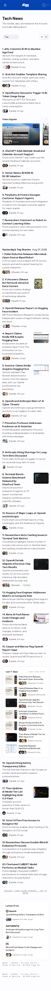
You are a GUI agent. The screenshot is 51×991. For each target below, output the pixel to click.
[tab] (42, 37)
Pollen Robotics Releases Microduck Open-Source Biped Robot (32, 678)
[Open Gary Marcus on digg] (4, 661)
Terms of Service (11, 965)
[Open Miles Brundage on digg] (4, 326)
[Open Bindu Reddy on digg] (6, 639)
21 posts (31, 752)
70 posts (15, 326)
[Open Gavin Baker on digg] (8, 585)
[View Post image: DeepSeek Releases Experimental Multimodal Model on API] (11, 749)
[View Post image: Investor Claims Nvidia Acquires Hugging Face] (41, 369)
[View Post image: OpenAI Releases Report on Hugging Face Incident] (11, 691)
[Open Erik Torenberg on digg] (6, 67)
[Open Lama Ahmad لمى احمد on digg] (6, 781)
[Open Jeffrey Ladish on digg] (6, 415)
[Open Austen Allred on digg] (22, 740)
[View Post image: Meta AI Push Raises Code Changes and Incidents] (41, 618)
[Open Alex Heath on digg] (6, 527)
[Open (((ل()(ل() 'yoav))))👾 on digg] (4, 234)
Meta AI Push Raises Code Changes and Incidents (24, 948)
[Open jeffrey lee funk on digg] (7, 955)
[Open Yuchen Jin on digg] (8, 272)
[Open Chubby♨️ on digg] (4, 527)
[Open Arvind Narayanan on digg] (4, 441)
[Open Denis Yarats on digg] (6, 213)
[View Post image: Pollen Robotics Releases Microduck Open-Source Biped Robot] (11, 680)
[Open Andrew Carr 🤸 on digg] (6, 234)
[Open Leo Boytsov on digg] (4, 358)
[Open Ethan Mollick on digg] (25, 729)
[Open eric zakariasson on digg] (6, 85)
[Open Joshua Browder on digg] (6, 187)
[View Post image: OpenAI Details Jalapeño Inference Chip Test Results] (41, 564)
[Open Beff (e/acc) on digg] (4, 301)
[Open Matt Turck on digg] (6, 358)
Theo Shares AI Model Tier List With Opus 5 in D (32, 735)
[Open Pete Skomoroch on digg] (8, 301)
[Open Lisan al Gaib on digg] (6, 111)
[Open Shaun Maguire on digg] (6, 301)
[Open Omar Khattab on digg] (4, 882)
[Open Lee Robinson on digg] (8, 85)
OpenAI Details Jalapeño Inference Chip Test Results (31, 701)
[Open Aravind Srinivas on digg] (4, 213)
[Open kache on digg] (20, 752)
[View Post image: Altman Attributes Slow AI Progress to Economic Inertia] (11, 726)
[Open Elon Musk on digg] (5, 142)
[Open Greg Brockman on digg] (4, 111)
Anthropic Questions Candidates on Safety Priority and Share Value (32, 712)
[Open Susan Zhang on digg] (4, 585)
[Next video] (47, 119)
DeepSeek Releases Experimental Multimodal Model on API (29, 747)
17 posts (31, 729)
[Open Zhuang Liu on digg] (6, 441)
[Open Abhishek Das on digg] (6, 835)
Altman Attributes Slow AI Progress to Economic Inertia (31, 724)
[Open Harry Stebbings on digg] (4, 393)
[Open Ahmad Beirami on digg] (4, 553)
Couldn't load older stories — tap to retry (25, 892)
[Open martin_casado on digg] (4, 67)
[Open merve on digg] (4, 607)
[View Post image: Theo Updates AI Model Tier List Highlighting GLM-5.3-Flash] (41, 792)
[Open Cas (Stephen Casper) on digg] (6, 661)
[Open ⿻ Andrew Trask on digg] (6, 857)
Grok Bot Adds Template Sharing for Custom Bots (16, 136)
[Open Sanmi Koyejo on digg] (4, 505)
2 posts (12, 111)
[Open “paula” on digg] (8, 415)
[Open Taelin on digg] (25, 740)
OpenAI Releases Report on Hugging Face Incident (31, 689)
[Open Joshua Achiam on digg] (4, 781)
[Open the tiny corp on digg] (9, 937)
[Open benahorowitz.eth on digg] (46, 142)
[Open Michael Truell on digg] (8, 142)
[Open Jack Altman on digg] (4, 187)
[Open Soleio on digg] (10, 142)
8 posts (14, 67)
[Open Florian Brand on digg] (6, 505)
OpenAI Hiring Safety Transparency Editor (25, 914)
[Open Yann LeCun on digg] (20, 729)
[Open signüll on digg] (4, 467)
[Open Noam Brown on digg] (6, 326)
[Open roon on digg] (8, 326)
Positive (27, 585)
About (5, 963)
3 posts (14, 85)
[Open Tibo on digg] (4, 165)
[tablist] (44, 36)
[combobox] (10, 36)
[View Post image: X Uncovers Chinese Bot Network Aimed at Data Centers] (41, 283)
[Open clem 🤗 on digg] (6, 272)
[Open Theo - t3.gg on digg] (4, 813)
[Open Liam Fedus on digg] (6, 585)
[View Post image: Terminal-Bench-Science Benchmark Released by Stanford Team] (41, 478)
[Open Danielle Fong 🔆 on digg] (4, 415)
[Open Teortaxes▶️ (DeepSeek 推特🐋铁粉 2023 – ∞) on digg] (20, 740)
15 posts (31, 718)
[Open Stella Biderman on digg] (4, 857)
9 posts (14, 301)
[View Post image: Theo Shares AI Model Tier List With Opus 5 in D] (11, 737)
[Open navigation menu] (5, 5)
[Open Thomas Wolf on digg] (4, 272)
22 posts (15, 585)
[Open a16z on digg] (8, 67)
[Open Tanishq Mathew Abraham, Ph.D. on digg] (25, 752)
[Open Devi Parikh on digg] (4, 835)
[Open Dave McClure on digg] (6, 393)
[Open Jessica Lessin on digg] (8, 358)
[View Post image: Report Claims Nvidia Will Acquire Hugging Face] (41, 337)
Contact (14, 963)
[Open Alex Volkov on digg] (4, 85)
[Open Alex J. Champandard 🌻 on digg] (4, 639)
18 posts (15, 272)
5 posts (14, 416)
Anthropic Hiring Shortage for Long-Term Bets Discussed (25, 930)
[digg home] (25, 5)
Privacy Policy (29, 963)
